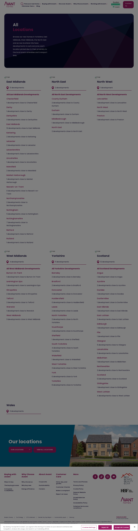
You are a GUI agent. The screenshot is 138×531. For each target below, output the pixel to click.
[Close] (134, 527)
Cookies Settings (88, 527)
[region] (69, 527)
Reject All (105, 527)
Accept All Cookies (122, 527)
